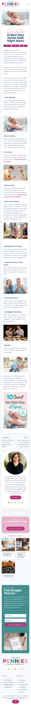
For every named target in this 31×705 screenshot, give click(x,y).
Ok (15, 701)
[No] (29, 699)
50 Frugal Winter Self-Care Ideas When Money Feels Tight (8, 554)
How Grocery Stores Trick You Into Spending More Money (8, 442)
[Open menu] (25, 4)
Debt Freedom (8, 682)
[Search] (27, 513)
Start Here (22, 680)
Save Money (10, 32)
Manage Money (8, 685)
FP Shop (21, 682)
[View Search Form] (28, 4)
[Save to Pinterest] (15, 46)
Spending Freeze (19, 32)
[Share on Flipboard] (24, 46)
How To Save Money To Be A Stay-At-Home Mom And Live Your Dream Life (23, 442)
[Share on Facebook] (7, 46)
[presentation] (8, 544)
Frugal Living (7, 687)
